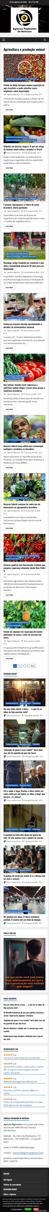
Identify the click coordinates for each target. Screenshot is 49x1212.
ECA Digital (8, 1179)
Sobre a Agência (10, 1194)
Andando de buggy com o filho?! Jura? (20, 1081)
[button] (3, 39)
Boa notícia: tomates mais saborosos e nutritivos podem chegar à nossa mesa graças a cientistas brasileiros (24, 368)
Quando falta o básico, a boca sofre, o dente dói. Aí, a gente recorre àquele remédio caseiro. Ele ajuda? (23, 1069)
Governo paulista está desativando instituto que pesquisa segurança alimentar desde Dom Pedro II (24, 548)
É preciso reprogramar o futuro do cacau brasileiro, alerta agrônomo (24, 187)
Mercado (33, 79)
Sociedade (36, 703)
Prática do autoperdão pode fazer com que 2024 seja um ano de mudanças (23, 1103)
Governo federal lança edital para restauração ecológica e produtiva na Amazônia (24, 429)
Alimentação (34, 556)
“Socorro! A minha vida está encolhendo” (22, 1058)
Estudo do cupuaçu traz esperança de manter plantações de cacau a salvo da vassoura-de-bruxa (24, 614)
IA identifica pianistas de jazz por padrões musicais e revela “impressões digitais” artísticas (24, 1014)
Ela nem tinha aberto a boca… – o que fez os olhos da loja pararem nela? (23, 710)
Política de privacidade (12, 1184)
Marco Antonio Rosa (14, 153)
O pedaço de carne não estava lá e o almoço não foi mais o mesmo (24, 877)
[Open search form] (45, 40)
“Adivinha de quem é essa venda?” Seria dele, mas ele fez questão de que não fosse (23, 751)
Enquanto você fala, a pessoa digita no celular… (21, 1092)
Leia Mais (10, 110)
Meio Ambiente (35, 440)
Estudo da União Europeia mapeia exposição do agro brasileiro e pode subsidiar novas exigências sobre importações (24, 68)
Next (33, 666)
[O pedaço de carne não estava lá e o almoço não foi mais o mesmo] (24, 859)
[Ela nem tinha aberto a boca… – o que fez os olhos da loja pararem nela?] (24, 692)
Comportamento (12, 703)
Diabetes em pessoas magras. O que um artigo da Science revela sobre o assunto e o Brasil (24, 129)
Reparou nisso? (25, 703)
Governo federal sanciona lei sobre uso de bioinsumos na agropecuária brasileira (24, 487)
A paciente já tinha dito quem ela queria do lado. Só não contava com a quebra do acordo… (24, 836)
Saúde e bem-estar (29, 140)
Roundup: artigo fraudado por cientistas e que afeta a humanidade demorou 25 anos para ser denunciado (24, 246)
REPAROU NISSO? (10, 1189)
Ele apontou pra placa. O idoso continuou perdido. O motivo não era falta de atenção (22, 918)
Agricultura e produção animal (17, 79)
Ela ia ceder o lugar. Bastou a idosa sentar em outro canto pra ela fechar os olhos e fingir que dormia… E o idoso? (24, 793)
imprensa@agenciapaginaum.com (28, 1152)
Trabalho (36, 744)
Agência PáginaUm (13, 95)
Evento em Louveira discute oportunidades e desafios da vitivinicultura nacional (24, 307)
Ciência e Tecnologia (13, 140)
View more (42, 1206)
